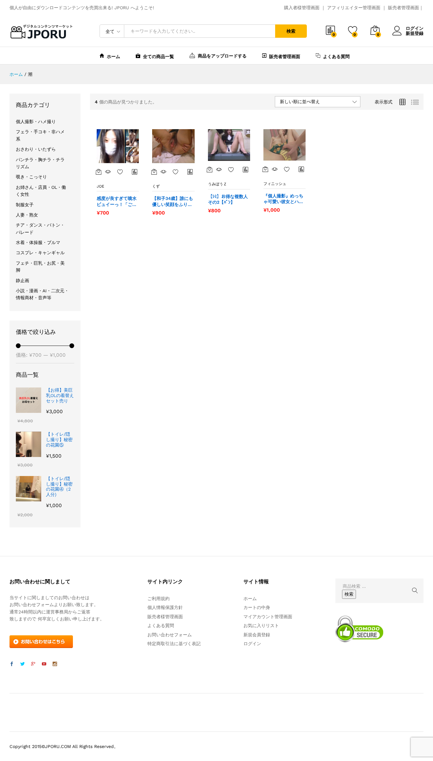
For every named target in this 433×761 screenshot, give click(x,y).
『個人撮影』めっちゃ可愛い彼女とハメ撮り (283, 198)
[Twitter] (22, 664)
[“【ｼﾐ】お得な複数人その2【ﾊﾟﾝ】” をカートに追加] (209, 169)
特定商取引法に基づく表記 (174, 643)
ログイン (414, 28)
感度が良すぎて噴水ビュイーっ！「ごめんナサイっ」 (117, 201)
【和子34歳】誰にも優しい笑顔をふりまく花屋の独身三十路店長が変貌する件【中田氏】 (172, 201)
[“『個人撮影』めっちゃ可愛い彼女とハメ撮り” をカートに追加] (265, 169)
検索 (291, 31)
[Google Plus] (33, 664)
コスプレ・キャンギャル (40, 252)
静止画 (22, 280)
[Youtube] (44, 664)
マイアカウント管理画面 (267, 616)
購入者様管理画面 (302, 7)
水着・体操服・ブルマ (38, 242)
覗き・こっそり (31, 176)
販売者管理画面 (403, 7)
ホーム (113, 56)
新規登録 (414, 33)
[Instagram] (54, 664)
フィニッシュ (274, 184)
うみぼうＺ (217, 184)
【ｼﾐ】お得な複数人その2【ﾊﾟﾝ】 (228, 199)
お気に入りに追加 (120, 171)
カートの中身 (256, 607)
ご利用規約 (158, 598)
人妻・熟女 (27, 214)
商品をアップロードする (222, 55)
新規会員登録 (256, 634)
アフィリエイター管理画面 (353, 7)
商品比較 (134, 171)
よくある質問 (336, 56)
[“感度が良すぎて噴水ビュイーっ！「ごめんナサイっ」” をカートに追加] (98, 171)
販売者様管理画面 (165, 616)
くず (156, 186)
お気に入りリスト (261, 625)
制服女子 (25, 204)
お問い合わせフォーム (169, 634)
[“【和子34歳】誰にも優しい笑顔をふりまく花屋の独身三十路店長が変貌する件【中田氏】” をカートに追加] (154, 171)
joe (100, 186)
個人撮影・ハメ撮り (36, 121)
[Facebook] (11, 664)
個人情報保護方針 (165, 607)
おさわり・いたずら (36, 149)
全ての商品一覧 (158, 56)
